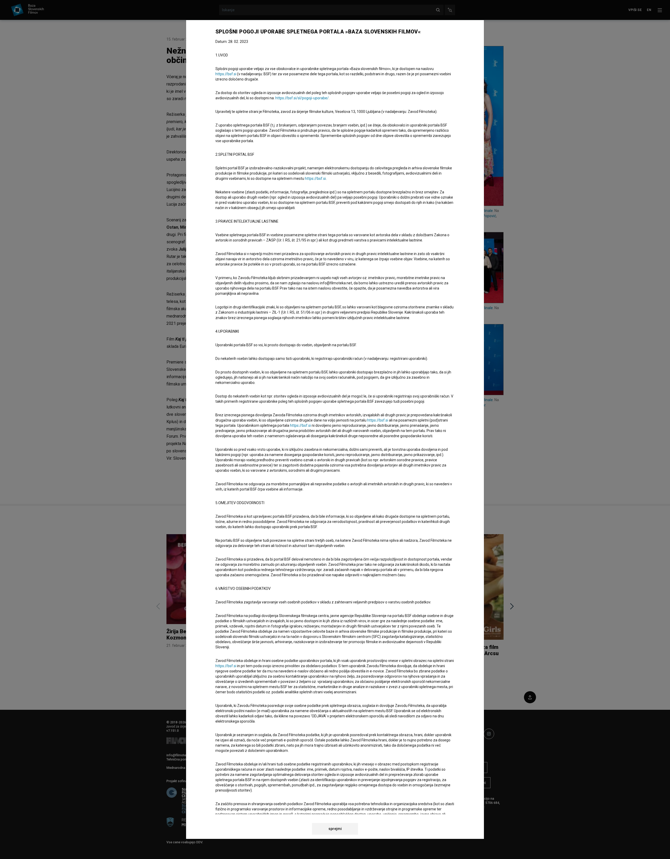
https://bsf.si (225, 74)
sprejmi (335, 829)
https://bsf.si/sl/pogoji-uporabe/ (302, 98)
